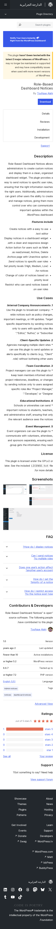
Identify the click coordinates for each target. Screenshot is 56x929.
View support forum (41, 779)
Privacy (48, 815)
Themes (21, 804)
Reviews (45, 121)
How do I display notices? (38, 546)
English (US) (9, 681)
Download (45, 101)
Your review (46, 756)
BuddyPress (44, 868)
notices (7, 695)
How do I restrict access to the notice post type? (38, 592)
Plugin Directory (44, 14)
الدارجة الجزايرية (37, 881)
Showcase (20, 798)
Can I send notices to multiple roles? (42, 557)
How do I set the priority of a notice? (41, 581)
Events (22, 830)
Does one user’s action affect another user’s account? (36, 569)
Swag (21, 841)
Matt (48, 857)
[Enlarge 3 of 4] (48, 501)
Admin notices (10, 688)
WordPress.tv (43, 841)
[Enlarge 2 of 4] (22, 488)
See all (7, 756)
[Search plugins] (20, 25)
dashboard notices (22, 695)
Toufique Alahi (45, 93)
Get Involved (19, 825)
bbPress (46, 862)
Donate (20, 836)
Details (46, 113)
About (49, 798)
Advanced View (44, 703)
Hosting (48, 809)
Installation (43, 129)
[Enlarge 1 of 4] (48, 488)
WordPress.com (42, 851)
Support (45, 145)
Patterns (21, 815)
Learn (50, 825)
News (49, 804)
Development (42, 137)
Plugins (22, 809)
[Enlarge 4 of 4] (48, 512)
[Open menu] (5, 4)
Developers (46, 836)
